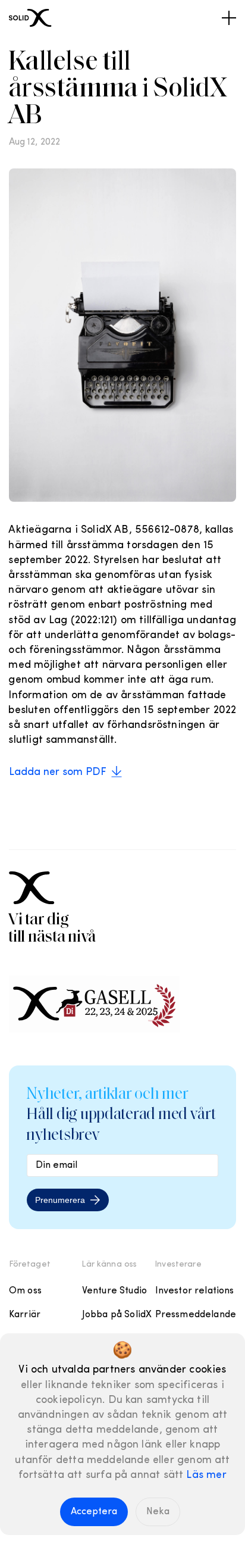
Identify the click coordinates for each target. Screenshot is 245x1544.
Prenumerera (60, 1200)
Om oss (25, 1291)
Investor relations (194, 1291)
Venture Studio (114, 1291)
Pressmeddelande (195, 1315)
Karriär (24, 1315)
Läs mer (206, 1475)
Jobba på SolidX (117, 1315)
